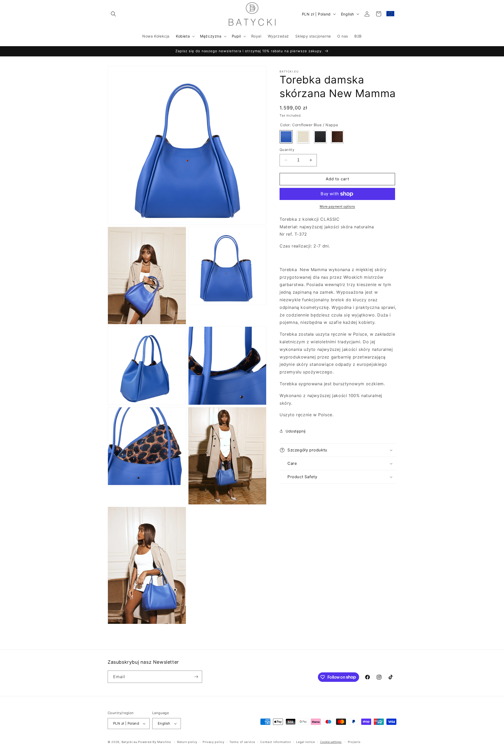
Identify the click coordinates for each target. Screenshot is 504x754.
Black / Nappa (320, 136)
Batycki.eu (129, 742)
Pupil (236, 36)
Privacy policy (213, 742)
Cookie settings (331, 742)
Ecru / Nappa (303, 136)
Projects (354, 742)
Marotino (164, 742)
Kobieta (183, 36)
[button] (113, 14)
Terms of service (242, 742)
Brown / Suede (337, 136)
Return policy (187, 742)
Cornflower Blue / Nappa (286, 136)
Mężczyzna (210, 36)
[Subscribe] (196, 677)
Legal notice (305, 742)
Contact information (275, 742)
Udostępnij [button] (296, 431)
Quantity (287, 149)
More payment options (337, 206)
